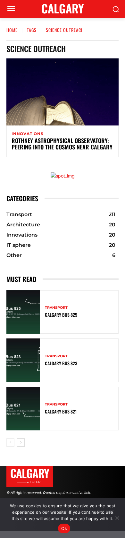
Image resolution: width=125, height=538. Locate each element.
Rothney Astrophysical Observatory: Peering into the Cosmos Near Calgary (62, 143)
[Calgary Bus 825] (23, 312)
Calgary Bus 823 (61, 363)
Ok (64, 528)
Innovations (28, 134)
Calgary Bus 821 (61, 411)
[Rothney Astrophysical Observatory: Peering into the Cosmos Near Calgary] (62, 91)
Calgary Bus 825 (61, 314)
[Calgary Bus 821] (23, 409)
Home (12, 30)
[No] (117, 518)
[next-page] (21, 442)
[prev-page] (10, 442)
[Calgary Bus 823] (23, 360)
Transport (56, 307)
